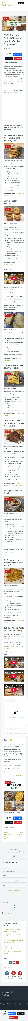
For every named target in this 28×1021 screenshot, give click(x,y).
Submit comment (14, 890)
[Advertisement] (14, 109)
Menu (21, 3)
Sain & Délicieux (6, 3)
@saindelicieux (8, 638)
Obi (9, 48)
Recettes (12, 827)
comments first (18, 852)
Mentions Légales (14, 1006)
